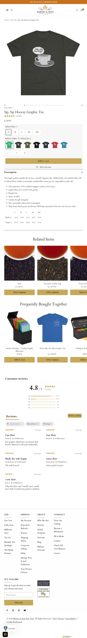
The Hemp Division (8, 552)
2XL (37, 132)
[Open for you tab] (5, 634)
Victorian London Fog (52, 283)
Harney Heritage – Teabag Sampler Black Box (19, 349)
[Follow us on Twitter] (13, 610)
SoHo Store (9, 525)
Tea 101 (7, 537)
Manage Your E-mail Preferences (26, 561)
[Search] (12, 10)
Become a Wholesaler (58, 530)
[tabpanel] (43, 459)
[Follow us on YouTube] (25, 610)
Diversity (41, 537)
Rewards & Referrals (25, 527)
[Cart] (82, 10)
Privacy (61, 618)
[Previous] (5, 105)
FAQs (23, 553)
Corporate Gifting (25, 547)
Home (6, 20)
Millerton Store (8, 531)
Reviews (40, 525)
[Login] (77, 10)
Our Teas (8, 520)
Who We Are (43, 520)
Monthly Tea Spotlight (9, 544)
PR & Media (59, 536)
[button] (43, 396)
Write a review (75, 415)
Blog (39, 542)
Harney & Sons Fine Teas (23, 618)
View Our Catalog (58, 522)
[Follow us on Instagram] (19, 610)
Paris (19, 283)
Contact (57, 541)
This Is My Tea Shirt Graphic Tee (52, 348)
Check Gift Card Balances (59, 547)
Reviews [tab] (12, 416)
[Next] (82, 105)
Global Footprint (41, 531)
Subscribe (19, 602)
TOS (55, 618)
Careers (57, 553)
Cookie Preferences (14, 622)
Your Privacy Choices (26, 571)
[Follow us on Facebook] (7, 610)
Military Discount (41, 548)
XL (29, 132)
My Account (26, 520)
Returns (24, 533)
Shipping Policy (24, 539)
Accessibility (71, 618)
